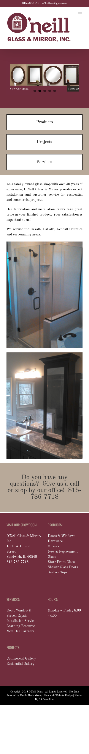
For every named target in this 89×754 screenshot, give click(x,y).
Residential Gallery (20, 664)
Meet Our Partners (20, 631)
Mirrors (53, 546)
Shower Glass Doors (63, 567)
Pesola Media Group (31, 695)
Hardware (55, 541)
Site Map (74, 692)
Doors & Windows (61, 536)
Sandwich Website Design (58, 695)
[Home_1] (44, 354)
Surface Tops (57, 572)
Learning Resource (20, 626)
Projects (44, 142)
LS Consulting (46, 699)
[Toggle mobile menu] (80, 13)
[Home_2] (44, 243)
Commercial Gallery (21, 658)
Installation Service (20, 621)
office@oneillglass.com (54, 3)
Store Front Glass (61, 562)
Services (44, 162)
